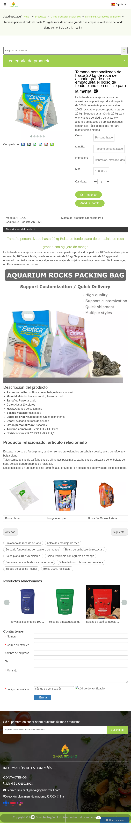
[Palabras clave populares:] (124, 50)
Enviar (43, 697)
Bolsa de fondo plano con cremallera (81, 562)
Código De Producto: (18, 222)
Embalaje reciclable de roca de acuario (29, 562)
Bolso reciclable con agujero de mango (70, 556)
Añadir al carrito (89, 203)
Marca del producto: (73, 217)
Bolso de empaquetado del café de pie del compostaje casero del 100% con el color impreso (65, 621)
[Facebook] (6, 803)
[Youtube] (13, 803)
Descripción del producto (21, 229)
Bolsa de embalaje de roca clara (84, 549)
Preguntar (91, 194)
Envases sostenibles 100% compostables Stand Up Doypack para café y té (28, 621)
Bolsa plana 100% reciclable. (23, 556)
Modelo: (11, 217)
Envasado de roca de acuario (23, 543)
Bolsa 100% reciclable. (57, 568)
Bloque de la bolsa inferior (21, 568)
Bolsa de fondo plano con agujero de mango (32, 549)
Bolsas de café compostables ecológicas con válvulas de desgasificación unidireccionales (103, 621)
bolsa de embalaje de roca (63, 543)
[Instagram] (20, 803)
